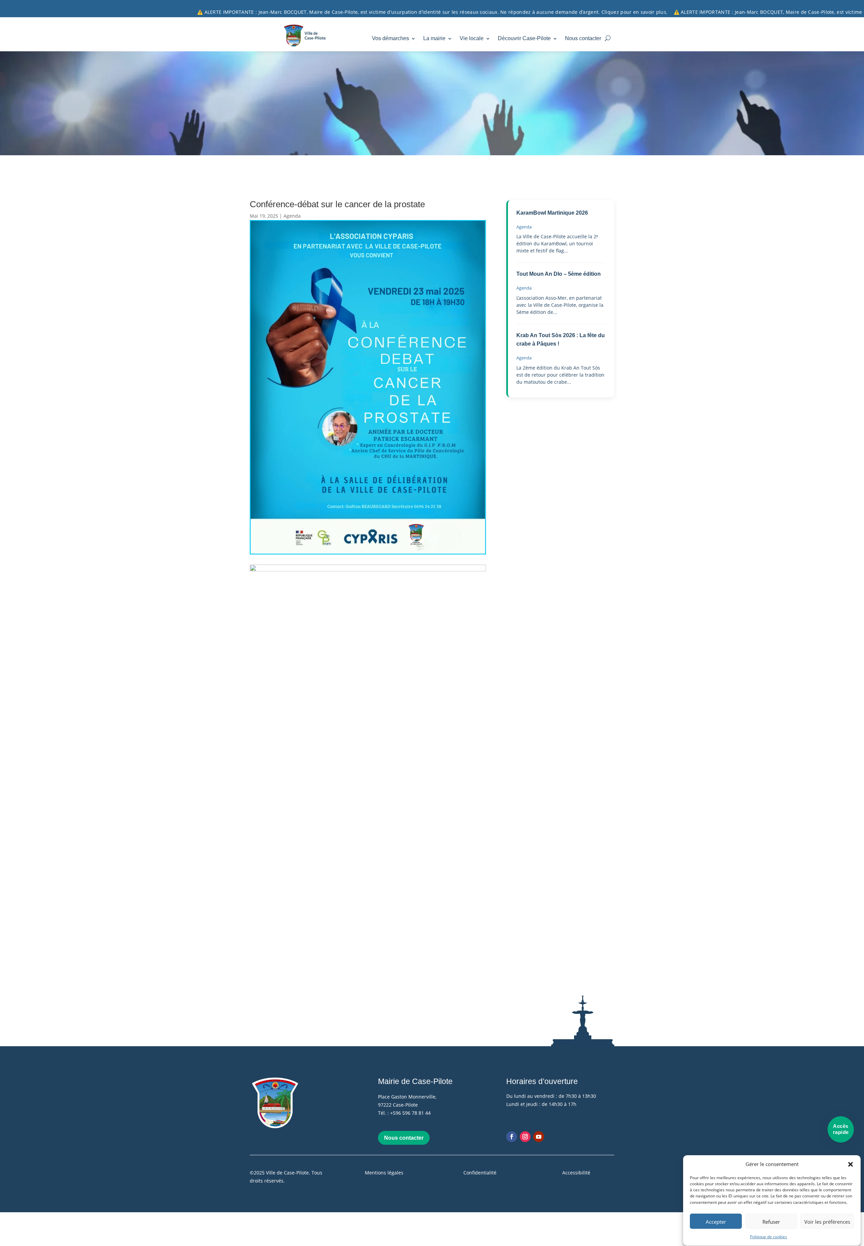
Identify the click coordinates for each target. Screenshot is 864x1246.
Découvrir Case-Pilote (524, 38)
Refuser (771, 1221)
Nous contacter (583, 38)
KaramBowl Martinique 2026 (552, 213)
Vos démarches (390, 38)
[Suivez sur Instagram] (525, 1136)
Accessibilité (576, 1172)
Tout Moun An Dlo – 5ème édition (558, 274)
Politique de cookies (768, 1237)
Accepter (716, 1221)
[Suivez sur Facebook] (511, 1136)
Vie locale (472, 38)
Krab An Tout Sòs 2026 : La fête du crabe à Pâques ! (560, 339)
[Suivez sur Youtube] (538, 1136)
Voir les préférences (827, 1221)
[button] (850, 1164)
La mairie (434, 38)
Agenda (292, 216)
